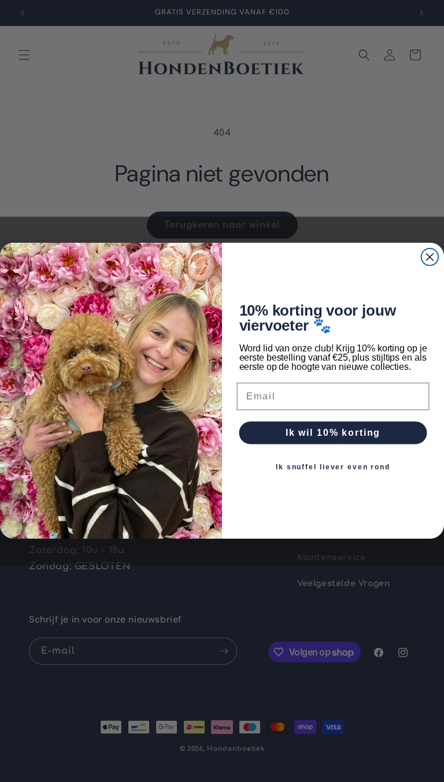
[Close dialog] (430, 257)
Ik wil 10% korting (333, 433)
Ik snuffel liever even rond (333, 468)
